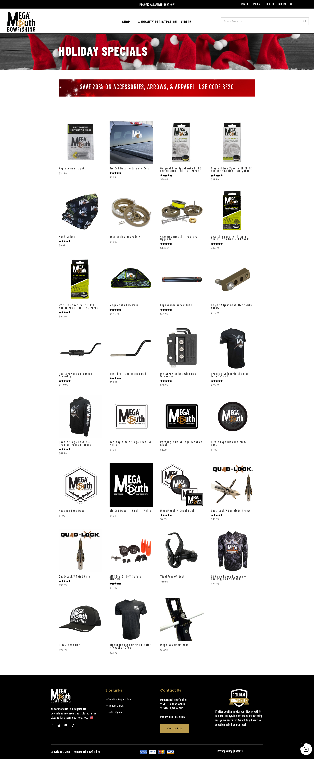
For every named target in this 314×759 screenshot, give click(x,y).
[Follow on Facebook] (52, 725)
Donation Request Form (120, 699)
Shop (126, 22)
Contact (283, 4)
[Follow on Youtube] (66, 725)
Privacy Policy (225, 751)
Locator (269, 4)
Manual (257, 4)
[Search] (305, 21)
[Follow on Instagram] (59, 725)
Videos (186, 22)
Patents (238, 751)
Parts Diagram (115, 712)
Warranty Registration (157, 22)
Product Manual (116, 705)
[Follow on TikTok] (72, 725)
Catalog (245, 4)
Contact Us (174, 728)
